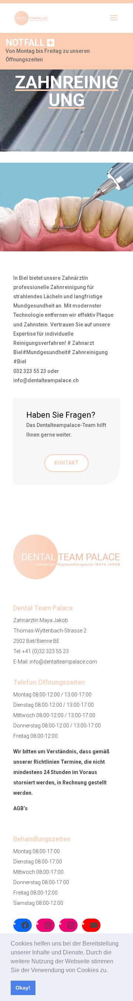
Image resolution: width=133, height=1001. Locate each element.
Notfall (26, 42)
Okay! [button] (23, 988)
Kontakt (66, 463)
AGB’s (20, 808)
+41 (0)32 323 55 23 (45, 651)
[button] (110, 971)
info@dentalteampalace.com (63, 662)
